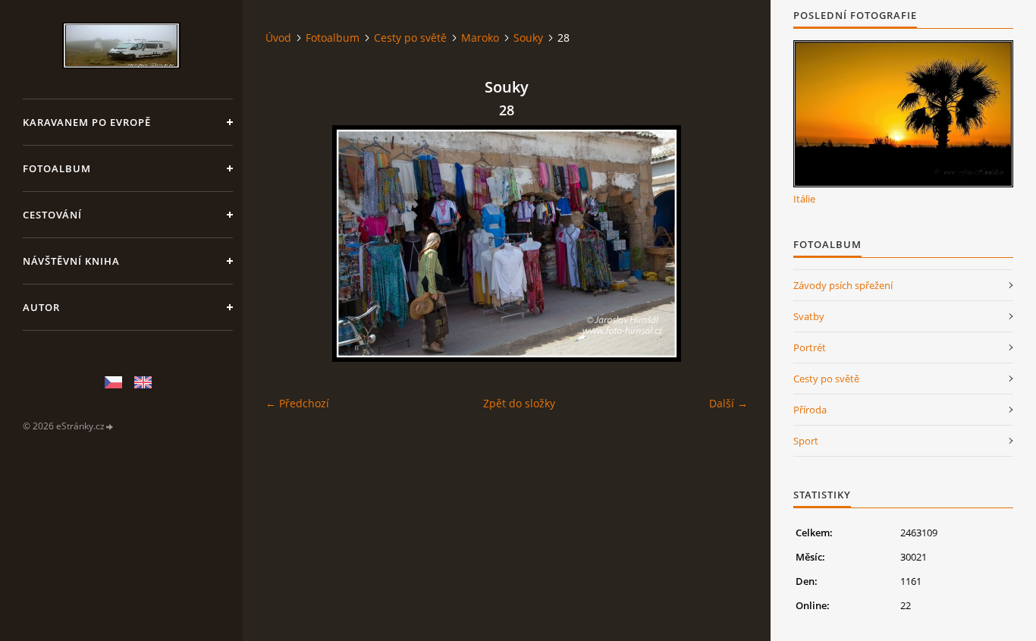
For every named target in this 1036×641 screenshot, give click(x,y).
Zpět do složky (519, 403)
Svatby (808, 316)
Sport (805, 441)
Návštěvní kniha (71, 261)
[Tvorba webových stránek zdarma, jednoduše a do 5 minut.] (110, 427)
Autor (41, 307)
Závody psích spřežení (843, 285)
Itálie (804, 199)
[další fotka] (723, 243)
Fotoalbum (57, 168)
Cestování (52, 215)
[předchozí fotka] (290, 243)
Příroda (810, 409)
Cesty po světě (410, 37)
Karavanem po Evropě (87, 122)
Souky (528, 37)
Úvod (278, 37)
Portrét (809, 347)
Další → (728, 403)
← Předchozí (297, 403)
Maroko (480, 37)
